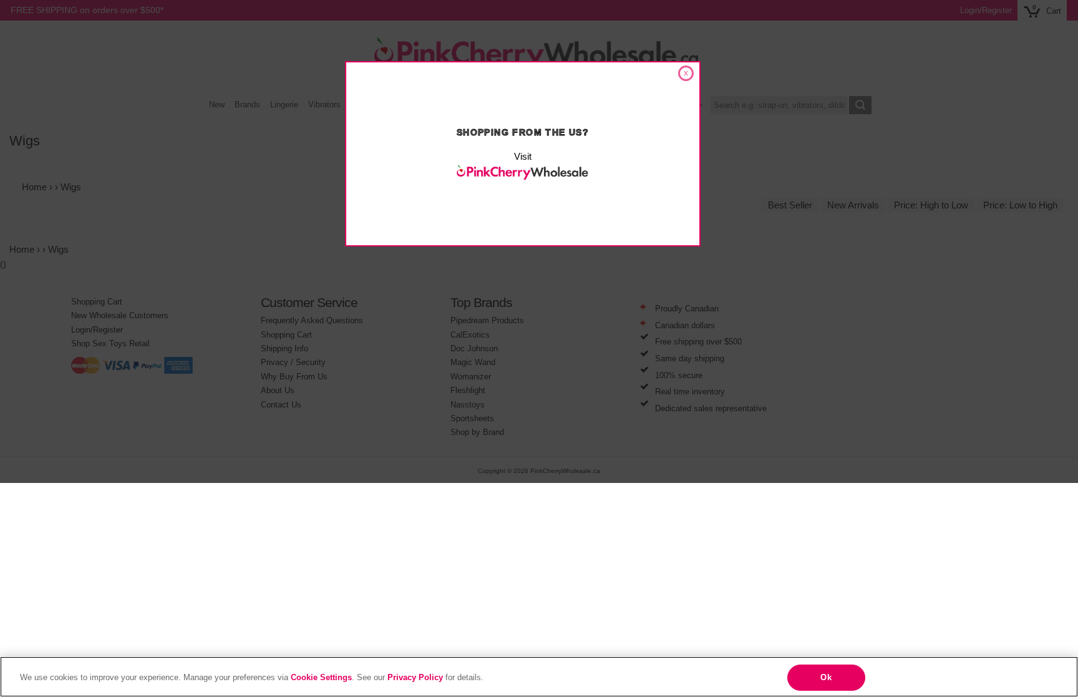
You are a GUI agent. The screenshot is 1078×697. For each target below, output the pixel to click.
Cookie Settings (321, 677)
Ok (825, 677)
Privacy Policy (415, 677)
